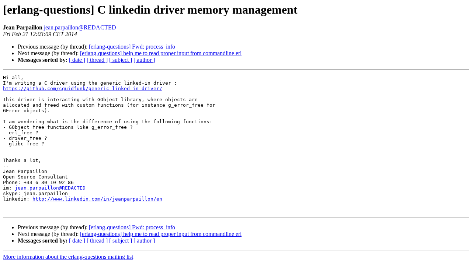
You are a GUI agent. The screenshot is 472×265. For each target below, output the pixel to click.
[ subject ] (120, 60)
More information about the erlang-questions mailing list (68, 257)
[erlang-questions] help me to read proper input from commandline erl (161, 53)
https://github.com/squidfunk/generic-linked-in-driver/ (82, 88)
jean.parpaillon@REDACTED (80, 27)
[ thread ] (97, 60)
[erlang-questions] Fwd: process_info (132, 46)
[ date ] (77, 60)
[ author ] (144, 60)
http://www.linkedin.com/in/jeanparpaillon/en (97, 199)
